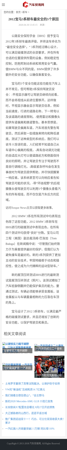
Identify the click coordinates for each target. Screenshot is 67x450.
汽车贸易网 (33, 4)
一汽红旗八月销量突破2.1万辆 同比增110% (30, 428)
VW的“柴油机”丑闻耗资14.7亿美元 (25, 389)
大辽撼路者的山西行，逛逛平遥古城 (26, 413)
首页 (18, 12)
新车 (25, 12)
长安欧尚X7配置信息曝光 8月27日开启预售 (30, 407)
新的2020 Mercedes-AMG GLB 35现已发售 (29, 401)
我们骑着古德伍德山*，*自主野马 (24, 395)
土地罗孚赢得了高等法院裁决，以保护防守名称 (32, 383)
